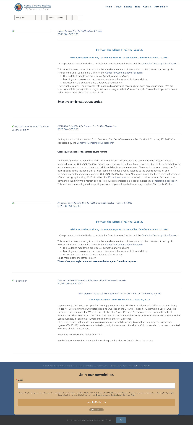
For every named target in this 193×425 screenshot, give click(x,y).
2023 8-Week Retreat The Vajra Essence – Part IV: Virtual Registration (87, 126)
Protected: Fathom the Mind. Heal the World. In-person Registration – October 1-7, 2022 (95, 203)
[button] (178, 6)
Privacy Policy (116, 366)
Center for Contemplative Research (160, 63)
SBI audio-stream (117, 177)
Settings (109, 420)
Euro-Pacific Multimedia (141, 366)
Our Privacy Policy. (129, 395)
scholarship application (164, 180)
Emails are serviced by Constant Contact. (109, 395)
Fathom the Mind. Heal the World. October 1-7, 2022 (80, 31)
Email (20, 380)
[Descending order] (44, 17)
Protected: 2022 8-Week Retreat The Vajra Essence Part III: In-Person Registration (92, 280)
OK (121, 420)
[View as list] (80, 17)
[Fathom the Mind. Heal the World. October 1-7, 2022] (31, 31)
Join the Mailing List (96, 402)
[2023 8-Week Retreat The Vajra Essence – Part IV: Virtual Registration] (31, 126)
